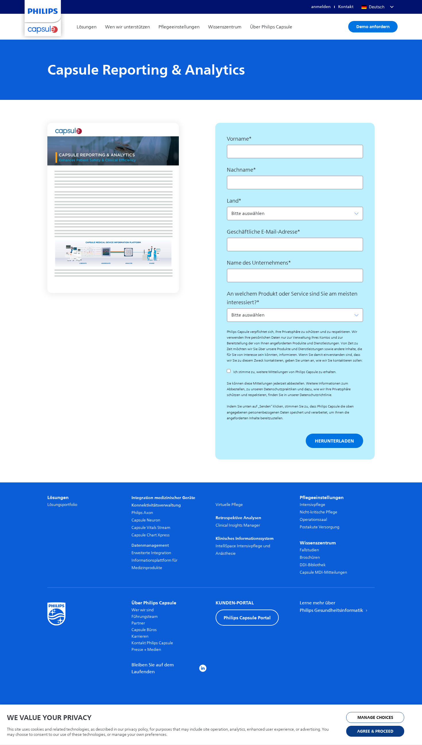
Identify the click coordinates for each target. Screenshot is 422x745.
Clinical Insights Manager (238, 525)
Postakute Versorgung (319, 527)
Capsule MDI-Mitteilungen (323, 572)
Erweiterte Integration (151, 553)
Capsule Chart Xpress (150, 535)
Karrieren (139, 636)
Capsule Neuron (145, 520)
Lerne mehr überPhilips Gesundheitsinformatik (332, 606)
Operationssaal (313, 519)
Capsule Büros (144, 629)
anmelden (321, 6)
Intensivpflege (312, 504)
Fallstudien (309, 550)
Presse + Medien (146, 649)
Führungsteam (144, 616)
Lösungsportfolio (62, 504)
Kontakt (345, 6)
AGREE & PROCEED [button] (375, 731)
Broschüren (310, 557)
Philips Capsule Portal (247, 618)
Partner (138, 623)
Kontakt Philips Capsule (152, 643)
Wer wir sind (142, 610)
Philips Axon (142, 512)
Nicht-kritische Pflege (318, 512)
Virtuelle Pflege (229, 504)
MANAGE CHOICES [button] (375, 717)
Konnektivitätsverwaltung (156, 505)
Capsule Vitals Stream (150, 527)
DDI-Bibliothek (313, 565)
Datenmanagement (150, 545)
